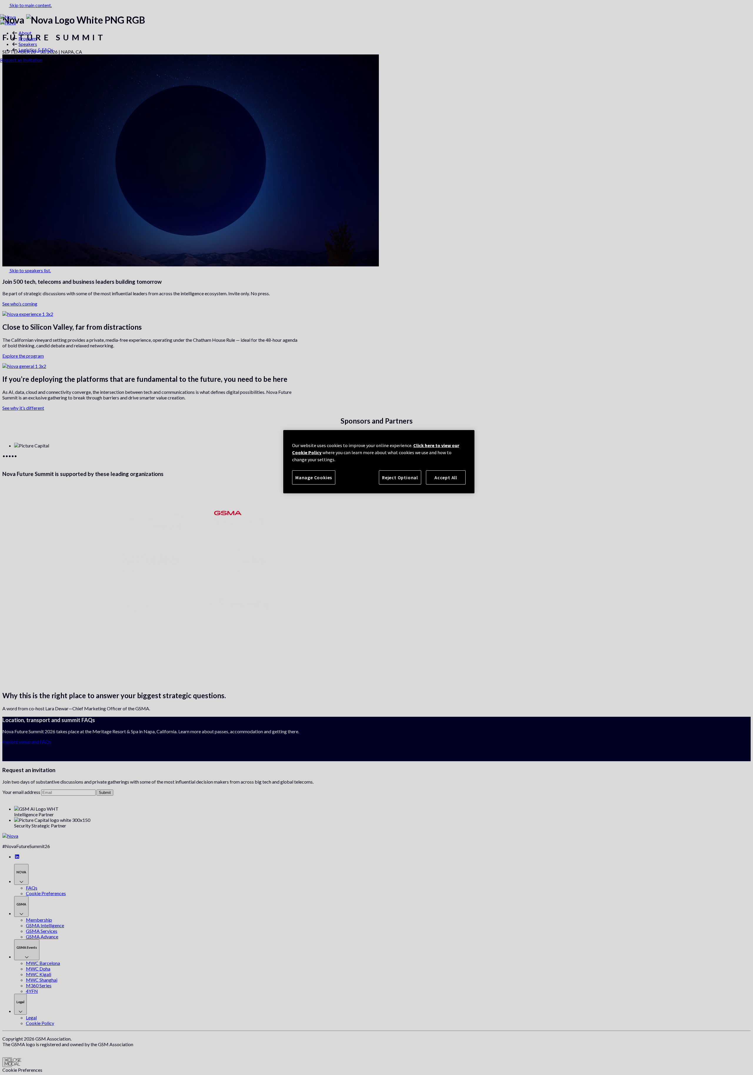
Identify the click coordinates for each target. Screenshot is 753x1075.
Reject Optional (400, 477)
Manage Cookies (313, 477)
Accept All (445, 477)
